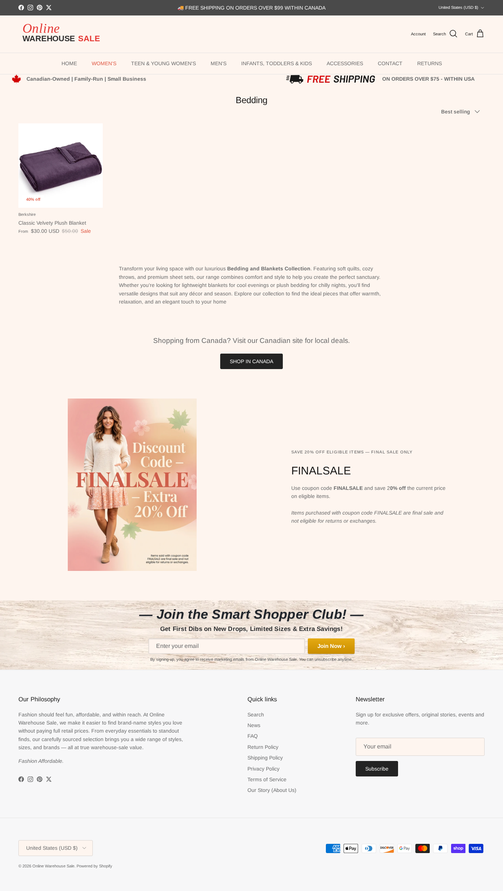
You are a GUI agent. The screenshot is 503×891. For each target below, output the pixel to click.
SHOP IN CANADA (251, 361)
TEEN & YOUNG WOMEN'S (163, 63)
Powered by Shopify (94, 866)
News (253, 725)
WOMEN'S (104, 63)
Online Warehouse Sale (53, 866)
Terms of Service (266, 779)
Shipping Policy (265, 758)
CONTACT (390, 63)
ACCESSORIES (345, 63)
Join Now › (331, 646)
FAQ (252, 736)
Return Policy (262, 747)
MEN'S (218, 63)
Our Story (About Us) (271, 790)
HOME (69, 63)
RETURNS (429, 63)
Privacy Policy (263, 769)
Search (255, 715)
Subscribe (376, 769)
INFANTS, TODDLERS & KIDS (276, 63)
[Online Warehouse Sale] (64, 34)
